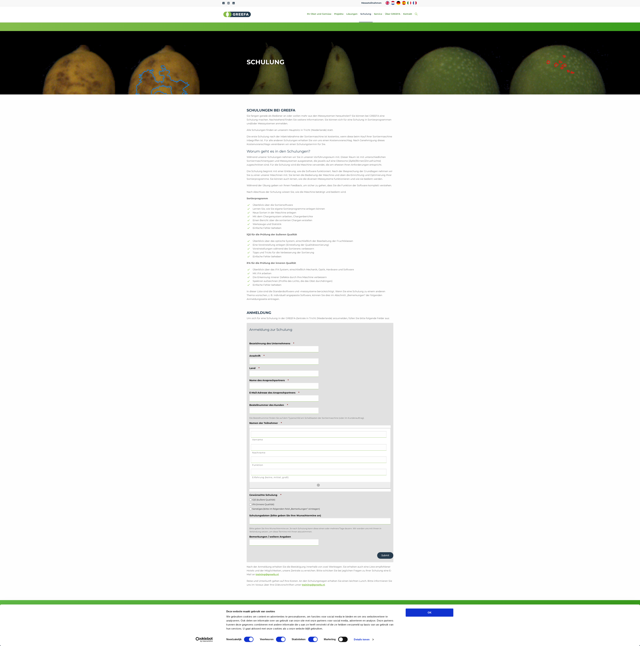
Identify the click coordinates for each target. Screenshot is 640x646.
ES (404, 3)
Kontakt (407, 14)
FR (415, 3)
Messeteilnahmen (371, 3)
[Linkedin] (233, 3)
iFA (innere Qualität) (263, 504)
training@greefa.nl (267, 574)
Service (378, 14)
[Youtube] (229, 3)
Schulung (365, 14)
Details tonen (361, 639)
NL (393, 3)
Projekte (339, 14)
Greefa (237, 14)
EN (387, 3)
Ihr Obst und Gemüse (319, 14)
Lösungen (352, 14)
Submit (385, 555)
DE (398, 3)
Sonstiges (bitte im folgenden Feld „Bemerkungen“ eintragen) (286, 509)
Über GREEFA (392, 14)
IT (409, 3)
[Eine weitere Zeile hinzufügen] (318, 484)
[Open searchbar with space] (416, 14)
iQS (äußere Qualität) (263, 499)
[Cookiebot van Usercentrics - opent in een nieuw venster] (204, 639)
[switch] (281, 639)
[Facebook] (223, 3)
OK (430, 612)
